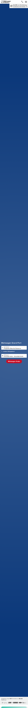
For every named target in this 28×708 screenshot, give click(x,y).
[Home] (6, 2)
